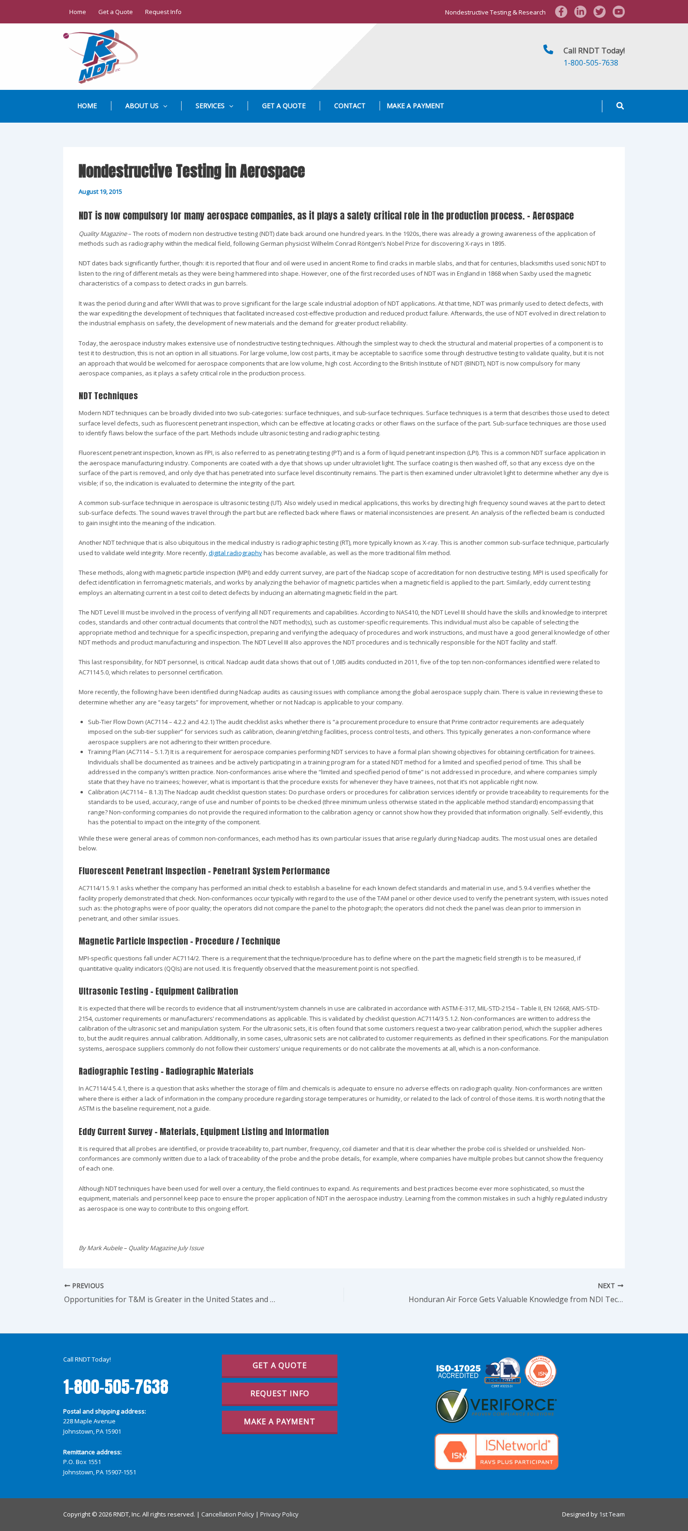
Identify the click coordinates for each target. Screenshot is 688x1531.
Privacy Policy (279, 1514)
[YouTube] (619, 12)
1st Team (612, 1514)
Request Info (163, 11)
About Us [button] (142, 105)
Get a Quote (115, 11)
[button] (163, 105)
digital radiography (235, 553)
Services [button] (210, 105)
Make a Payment (415, 105)
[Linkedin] (580, 12)
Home (77, 11)
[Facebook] (561, 12)
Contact (350, 105)
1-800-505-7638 (591, 63)
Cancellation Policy (227, 1514)
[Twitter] (599, 12)
